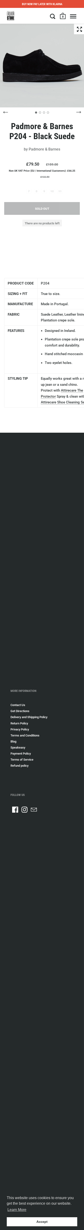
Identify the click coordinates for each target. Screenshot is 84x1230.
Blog (13, 741)
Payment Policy (20, 753)
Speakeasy (17, 747)
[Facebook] (15, 810)
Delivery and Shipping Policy (28, 717)
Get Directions (19, 711)
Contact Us (17, 705)
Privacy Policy (19, 729)
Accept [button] (42, 1221)
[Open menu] (73, 16)
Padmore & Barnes (44, 149)
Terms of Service (21, 759)
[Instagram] (24, 810)
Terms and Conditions (24, 735)
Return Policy (19, 723)
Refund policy (19, 765)
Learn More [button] (16, 1210)
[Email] (34, 810)
